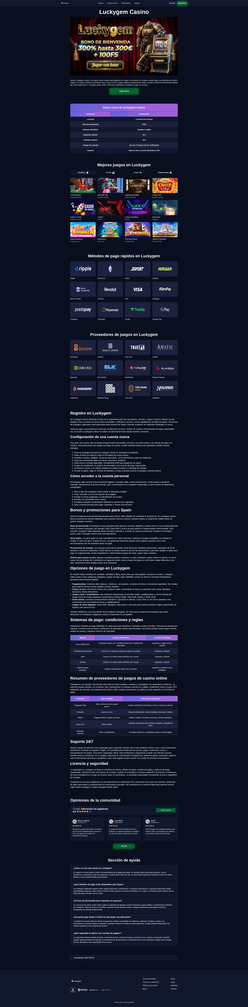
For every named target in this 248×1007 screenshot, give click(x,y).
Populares (81, 172)
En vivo (109, 172)
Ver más (124, 846)
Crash (136, 172)
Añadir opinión (166, 810)
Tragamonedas (163, 172)
